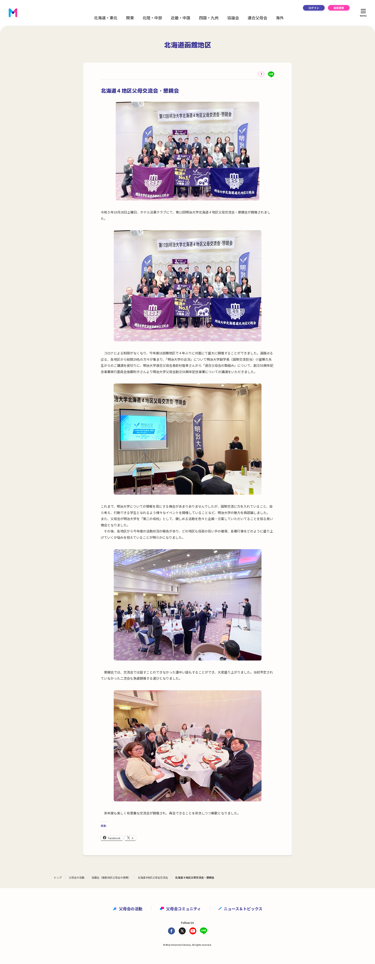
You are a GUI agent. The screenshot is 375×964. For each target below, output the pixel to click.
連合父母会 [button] (257, 17)
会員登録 (339, 8)
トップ (58, 877)
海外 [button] (280, 17)
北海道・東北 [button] (105, 17)
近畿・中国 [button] (180, 17)
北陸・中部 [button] (152, 17)
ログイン (314, 8)
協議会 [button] (233, 17)
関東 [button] (130, 17)
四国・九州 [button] (209, 17)
